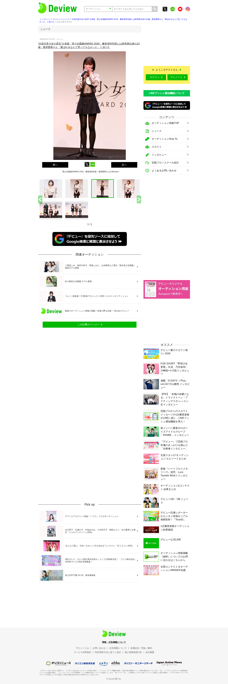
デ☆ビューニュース (61, 19)
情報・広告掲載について (114, 642)
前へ (55, 164)
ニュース (157, 131)
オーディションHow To (164, 139)
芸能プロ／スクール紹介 (165, 162)
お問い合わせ (99, 648)
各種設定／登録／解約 (141, 648)
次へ (124, 164)
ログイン (155, 77)
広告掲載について (118, 648)
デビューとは (82, 648)
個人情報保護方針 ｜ (135, 652)
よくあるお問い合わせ (164, 170)
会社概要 (149, 652)
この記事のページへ (88, 324)
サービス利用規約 (82, 652)
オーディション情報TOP (165, 123)
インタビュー (159, 154)
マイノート (176, 77)
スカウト (157, 146)
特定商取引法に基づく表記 (108, 652)
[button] (139, 199)
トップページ (45, 19)
